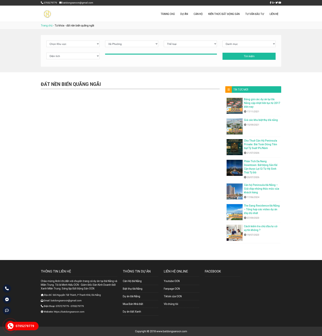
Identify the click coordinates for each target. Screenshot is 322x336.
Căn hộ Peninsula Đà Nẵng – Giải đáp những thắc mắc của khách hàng (261, 188)
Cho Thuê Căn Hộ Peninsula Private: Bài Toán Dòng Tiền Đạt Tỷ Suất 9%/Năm (260, 144)
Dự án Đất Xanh (132, 311)
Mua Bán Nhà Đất (133, 303)
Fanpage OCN (172, 288)
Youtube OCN (172, 281)
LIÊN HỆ (274, 13)
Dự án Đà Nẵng (131, 296)
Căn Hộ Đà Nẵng (132, 281)
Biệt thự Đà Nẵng (132, 288)
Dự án (184, 13)
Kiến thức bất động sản (224, 13)
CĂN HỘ (198, 13)
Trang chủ (168, 13)
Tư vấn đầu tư (254, 13)
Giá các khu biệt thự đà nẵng (261, 119)
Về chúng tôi (171, 303)
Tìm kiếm (249, 56)
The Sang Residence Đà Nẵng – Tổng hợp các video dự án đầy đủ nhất (262, 209)
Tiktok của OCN (173, 296)
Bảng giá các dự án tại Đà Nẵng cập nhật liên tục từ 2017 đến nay (262, 103)
